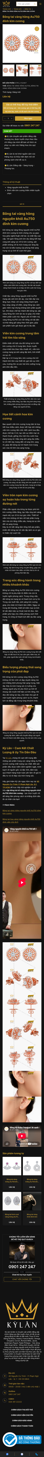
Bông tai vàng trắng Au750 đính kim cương (32, 1181)
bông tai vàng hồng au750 (18, 86)
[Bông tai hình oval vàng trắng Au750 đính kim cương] (12, 1201)
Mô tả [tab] (22, 204)
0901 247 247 (31, 125)
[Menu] (40, 4)
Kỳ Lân (8, 758)
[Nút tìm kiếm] (35, 4)
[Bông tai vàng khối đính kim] (32, 1201)
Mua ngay (28, 118)
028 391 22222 (15, 1402)
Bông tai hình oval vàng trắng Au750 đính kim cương (12, 1216)
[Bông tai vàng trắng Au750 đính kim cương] (32, 1166)
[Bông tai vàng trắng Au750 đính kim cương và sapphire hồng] (12, 1166)
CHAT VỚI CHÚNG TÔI (22, 1279)
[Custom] (7, 1454)
